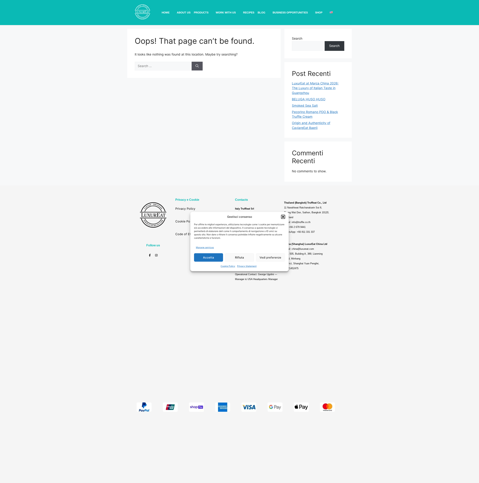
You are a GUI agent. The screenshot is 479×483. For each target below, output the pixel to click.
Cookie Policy (228, 266)
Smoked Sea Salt (305, 105)
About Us (183, 12)
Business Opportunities (290, 12)
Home (166, 12)
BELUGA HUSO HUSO (308, 99)
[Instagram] (156, 255)
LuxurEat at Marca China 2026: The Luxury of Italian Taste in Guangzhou (315, 88)
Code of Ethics (185, 234)
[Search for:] (163, 66)
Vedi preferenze (270, 257)
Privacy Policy (185, 208)
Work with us (226, 12)
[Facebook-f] (149, 255)
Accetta (208, 257)
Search (297, 38)
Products (201, 12)
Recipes (248, 12)
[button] (283, 217)
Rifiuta (239, 257)
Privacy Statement (247, 266)
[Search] (197, 66)
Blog (261, 12)
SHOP (318, 12)
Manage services (205, 247)
